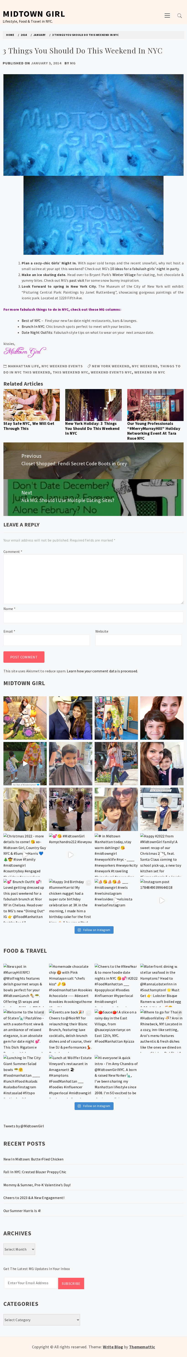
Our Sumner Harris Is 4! (22, 1210)
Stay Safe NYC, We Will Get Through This (28, 426)
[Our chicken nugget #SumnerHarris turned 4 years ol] (162, 809)
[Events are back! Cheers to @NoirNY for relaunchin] (70, 1031)
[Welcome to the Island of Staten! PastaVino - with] (25, 1031)
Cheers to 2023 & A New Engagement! (33, 1197)
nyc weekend (145, 366)
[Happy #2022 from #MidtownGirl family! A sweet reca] (162, 855)
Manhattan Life (23, 366)
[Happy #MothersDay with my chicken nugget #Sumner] (162, 718)
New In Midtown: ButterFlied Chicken (33, 1159)
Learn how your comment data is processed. (102, 671)
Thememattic (142, 1346)
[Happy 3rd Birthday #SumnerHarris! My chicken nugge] (70, 900)
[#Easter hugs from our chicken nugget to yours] (162, 763)
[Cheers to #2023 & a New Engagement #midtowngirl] (70, 809)
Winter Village (124, 274)
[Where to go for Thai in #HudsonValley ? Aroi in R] (162, 1031)
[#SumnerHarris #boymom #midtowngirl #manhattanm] (116, 809)
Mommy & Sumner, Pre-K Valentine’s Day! (36, 1185)
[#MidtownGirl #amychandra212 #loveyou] (70, 855)
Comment (12, 551)
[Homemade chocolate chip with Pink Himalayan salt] (70, 985)
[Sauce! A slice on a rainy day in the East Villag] (116, 1031)
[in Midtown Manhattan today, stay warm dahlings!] (116, 855)
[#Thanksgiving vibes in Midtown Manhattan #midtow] (25, 718)
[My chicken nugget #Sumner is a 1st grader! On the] (116, 718)
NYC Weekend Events (62, 366)
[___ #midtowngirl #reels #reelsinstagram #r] (116, 900)
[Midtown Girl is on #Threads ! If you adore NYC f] (116, 763)
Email (9, 631)
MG (73, 63)
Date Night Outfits (37, 332)
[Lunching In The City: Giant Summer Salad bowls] (25, 1076)
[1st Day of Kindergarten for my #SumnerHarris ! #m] (25, 763)
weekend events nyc (111, 372)
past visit (77, 280)
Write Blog (113, 1346)
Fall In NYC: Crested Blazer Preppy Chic (34, 1172)
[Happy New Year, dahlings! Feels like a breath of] (25, 809)
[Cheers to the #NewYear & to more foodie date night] (116, 985)
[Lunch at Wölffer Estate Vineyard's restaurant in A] (70, 1076)
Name (9, 608)
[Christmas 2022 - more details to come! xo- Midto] (25, 855)
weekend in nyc (149, 372)
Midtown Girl (34, 13)
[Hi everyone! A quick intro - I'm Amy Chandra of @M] (116, 1076)
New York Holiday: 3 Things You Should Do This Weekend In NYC (92, 428)
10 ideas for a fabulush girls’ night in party (144, 268)
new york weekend (111, 366)
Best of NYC (31, 320)
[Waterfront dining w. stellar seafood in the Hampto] (162, 985)
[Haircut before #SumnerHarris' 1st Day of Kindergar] (70, 763)
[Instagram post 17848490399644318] (162, 900)
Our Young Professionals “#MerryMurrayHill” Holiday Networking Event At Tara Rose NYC (153, 431)
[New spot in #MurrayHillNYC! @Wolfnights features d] (25, 985)
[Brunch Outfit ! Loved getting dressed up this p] (25, 900)
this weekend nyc (70, 372)
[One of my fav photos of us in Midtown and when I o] (70, 718)
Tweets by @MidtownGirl (23, 1126)
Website (102, 631)
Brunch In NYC (33, 326)
